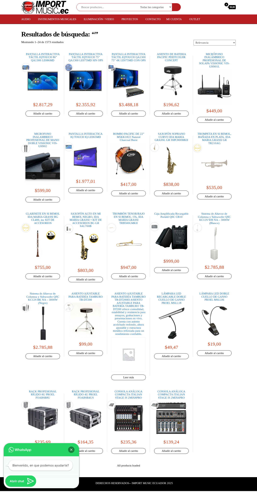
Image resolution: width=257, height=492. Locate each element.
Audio (25, 19)
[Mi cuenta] (218, 7)
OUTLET (194, 19)
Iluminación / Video (99, 19)
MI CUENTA (174, 19)
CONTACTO (153, 19)
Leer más (128, 377)
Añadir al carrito (42, 113)
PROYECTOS (130, 19)
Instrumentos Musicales (57, 19)
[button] (71, 450)
